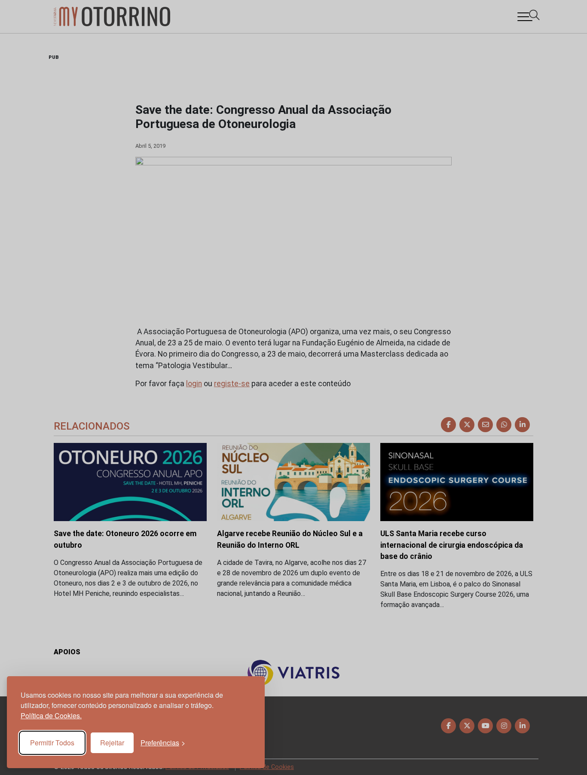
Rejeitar (112, 743)
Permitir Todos (52, 743)
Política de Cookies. (51, 715)
